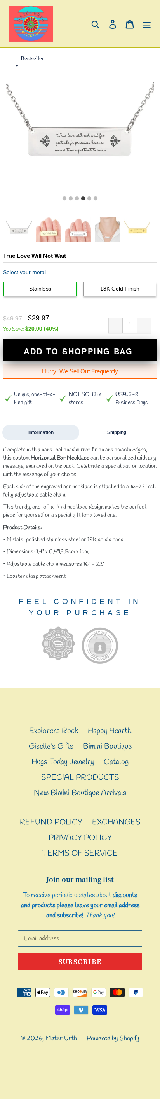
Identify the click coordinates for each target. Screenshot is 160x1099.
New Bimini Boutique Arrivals (80, 793)
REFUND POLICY (51, 822)
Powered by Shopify (113, 1038)
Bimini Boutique (107, 746)
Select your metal (24, 272)
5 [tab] (89, 199)
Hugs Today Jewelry (62, 762)
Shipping (116, 432)
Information (41, 432)
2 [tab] (71, 199)
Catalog (116, 762)
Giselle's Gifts (51, 746)
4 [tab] (83, 199)
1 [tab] (64, 199)
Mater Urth (61, 1038)
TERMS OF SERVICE (80, 853)
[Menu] (146, 23)
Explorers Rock (53, 731)
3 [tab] (77, 199)
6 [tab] (95, 199)
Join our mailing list (80, 879)
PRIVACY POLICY (80, 838)
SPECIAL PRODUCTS (80, 777)
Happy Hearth (109, 731)
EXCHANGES (116, 822)
